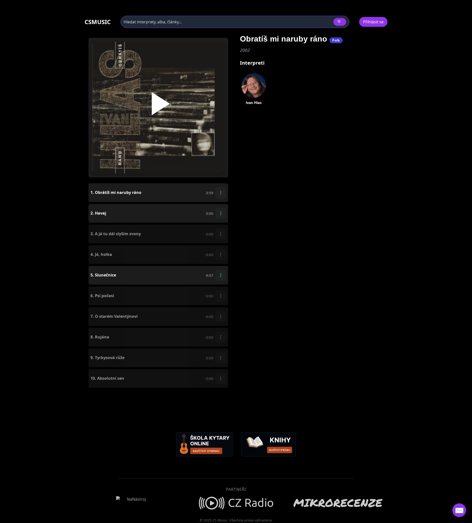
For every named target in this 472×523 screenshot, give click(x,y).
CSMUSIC (98, 22)
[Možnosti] (220, 192)
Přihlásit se (373, 22)
